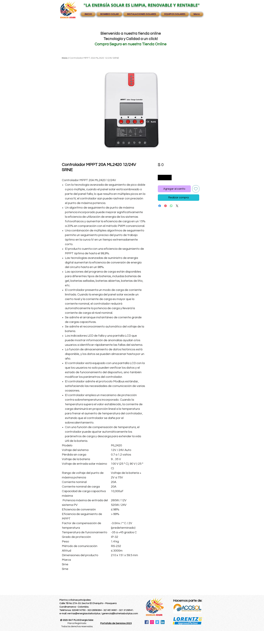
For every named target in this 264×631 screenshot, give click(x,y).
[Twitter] (157, 622)
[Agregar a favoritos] (195, 188)
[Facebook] (146, 622)
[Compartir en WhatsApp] (171, 206)
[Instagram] (152, 622)
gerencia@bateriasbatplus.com (120, 613)
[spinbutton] (164, 177)
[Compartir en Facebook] (159, 206)
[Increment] (169, 177)
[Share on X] (177, 206)
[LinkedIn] (163, 622)
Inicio (65, 58)
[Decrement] (160, 177)
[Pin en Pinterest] (165, 206)
